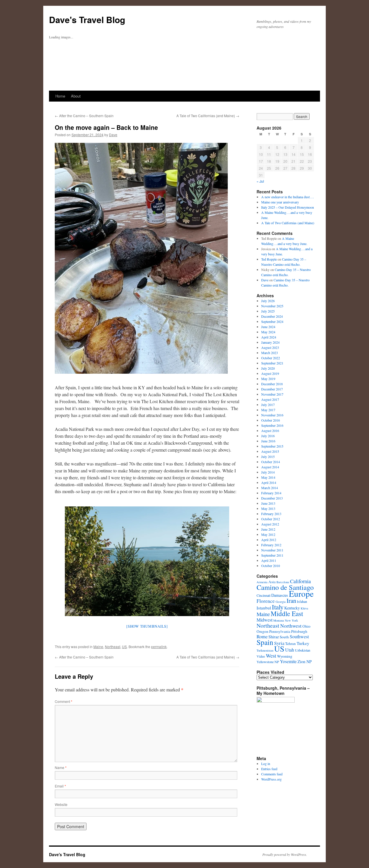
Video (261, 656)
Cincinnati (263, 595)
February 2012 (271, 544)
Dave (113, 134)
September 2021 (272, 363)
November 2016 (272, 415)
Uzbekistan (302, 650)
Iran (291, 600)
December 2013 (272, 498)
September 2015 (272, 446)
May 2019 (268, 378)
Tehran (290, 643)
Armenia (262, 582)
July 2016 (268, 435)
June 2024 (268, 326)
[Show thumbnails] (147, 626)
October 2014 (270, 461)
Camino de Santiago (285, 587)
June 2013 (268, 503)
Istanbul (264, 608)
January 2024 (270, 342)
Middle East (287, 613)
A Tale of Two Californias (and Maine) (207, 115)
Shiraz (273, 636)
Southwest (299, 636)
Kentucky (292, 608)
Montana (278, 620)
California (300, 581)
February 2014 (271, 493)
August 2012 (270, 524)
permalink (159, 646)
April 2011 (268, 560)
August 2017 (270, 399)
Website (61, 804)
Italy (277, 607)
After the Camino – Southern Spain (84, 115)
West (271, 655)
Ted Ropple (269, 259)
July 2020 (268, 368)
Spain (265, 642)
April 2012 (268, 539)
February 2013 (271, 513)
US (124, 646)
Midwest (264, 620)
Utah (289, 650)
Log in (265, 763)
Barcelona (282, 582)
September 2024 (272, 321)
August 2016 (270, 430)
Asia (272, 581)
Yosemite (288, 661)
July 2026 (268, 300)
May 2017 (268, 409)
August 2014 (270, 467)
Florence (266, 601)
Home (60, 96)
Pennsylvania (279, 631)
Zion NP (305, 661)
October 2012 (270, 519)
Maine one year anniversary (280, 202)
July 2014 (268, 472)
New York (291, 620)
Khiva (304, 608)
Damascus (279, 595)
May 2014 (268, 477)
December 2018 (272, 383)
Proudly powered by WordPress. (284, 854)
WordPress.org (271, 779)
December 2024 (272, 316)
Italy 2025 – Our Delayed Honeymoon (287, 207)
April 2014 (268, 482)
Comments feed (272, 774)
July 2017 (268, 404)
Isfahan (302, 601)
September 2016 (272, 425)
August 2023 (270, 347)
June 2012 (268, 529)
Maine (98, 646)
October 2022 (270, 358)
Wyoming (284, 656)
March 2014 (269, 487)
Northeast (112, 646)
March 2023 (269, 352)
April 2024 (268, 337)
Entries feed (269, 768)
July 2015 (268, 456)
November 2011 (272, 550)
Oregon (262, 631)
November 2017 (272, 394)
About (76, 96)
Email (60, 785)
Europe (301, 593)
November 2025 (272, 306)
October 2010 (270, 565)
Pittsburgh (299, 631)
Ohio (306, 626)
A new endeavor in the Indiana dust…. (287, 196)
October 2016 (270, 420)
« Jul (260, 181)
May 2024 (268, 332)
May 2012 (268, 534)
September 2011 (272, 555)
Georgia (281, 602)
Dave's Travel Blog (87, 19)
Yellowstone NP (268, 661)
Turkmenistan (265, 650)
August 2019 (270, 373)
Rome (262, 636)
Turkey (303, 643)
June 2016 (268, 441)
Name (61, 767)
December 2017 (272, 389)
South (284, 636)
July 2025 (268, 311)
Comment (63, 701)
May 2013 (268, 508)
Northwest (291, 625)
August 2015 (270, 451)
